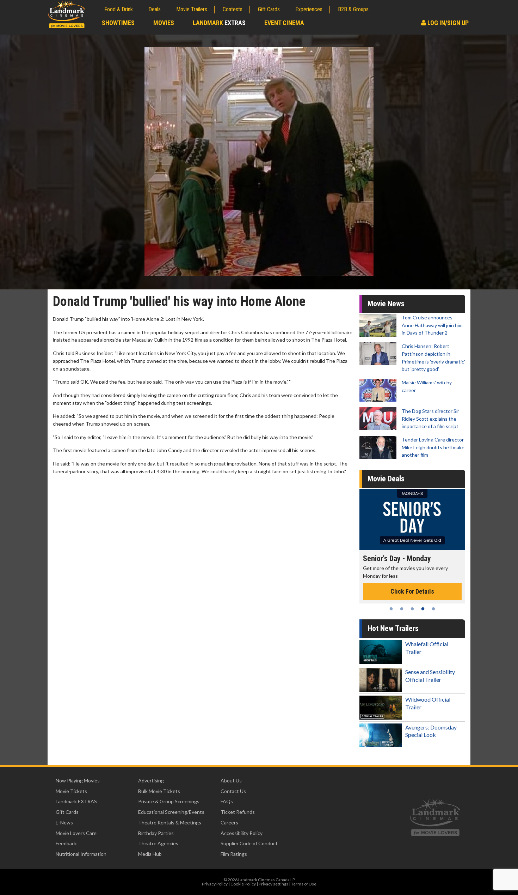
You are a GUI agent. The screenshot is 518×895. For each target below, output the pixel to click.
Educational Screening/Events (171, 812)
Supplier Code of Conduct (249, 843)
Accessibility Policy (242, 833)
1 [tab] (391, 608)
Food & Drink (118, 9)
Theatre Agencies (158, 843)
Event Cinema (284, 22)
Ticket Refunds (238, 812)
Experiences (308, 9)
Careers (229, 822)
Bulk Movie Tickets (159, 791)
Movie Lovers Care (76, 833)
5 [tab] (433, 608)
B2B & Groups (353, 9)
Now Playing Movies (78, 780)
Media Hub (150, 854)
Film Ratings (234, 854)
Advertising (151, 780)
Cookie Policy (243, 884)
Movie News (386, 303)
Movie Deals (386, 478)
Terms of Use (303, 884)
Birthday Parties (156, 833)
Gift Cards (269, 9)
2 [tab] (401, 608)
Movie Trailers (191, 9)
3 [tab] (412, 608)
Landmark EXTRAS (76, 801)
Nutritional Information (81, 854)
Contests (232, 9)
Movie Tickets (71, 791)
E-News (64, 822)
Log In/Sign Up (447, 22)
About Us (231, 780)
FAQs (227, 801)
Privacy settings (273, 884)
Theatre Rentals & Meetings (169, 822)
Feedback (66, 843)
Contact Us (233, 791)
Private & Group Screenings (168, 801)
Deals (154, 9)
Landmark (219, 22)
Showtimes (118, 22)
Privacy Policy (215, 884)
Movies (163, 22)
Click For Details (413, 584)
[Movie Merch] (413, 519)
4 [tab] (422, 608)
